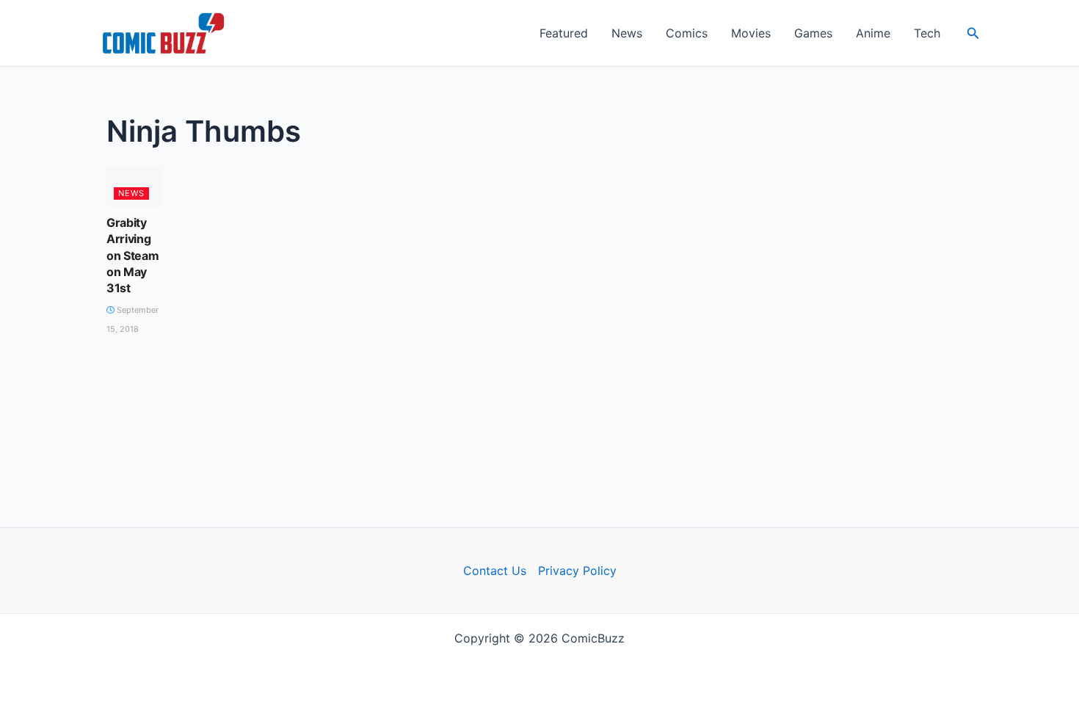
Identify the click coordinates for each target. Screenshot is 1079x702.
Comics (687, 33)
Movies (751, 33)
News (626, 33)
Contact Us (494, 570)
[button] (973, 33)
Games (813, 33)
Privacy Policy (577, 570)
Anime (873, 33)
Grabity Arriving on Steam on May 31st (132, 255)
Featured (564, 33)
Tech (927, 33)
